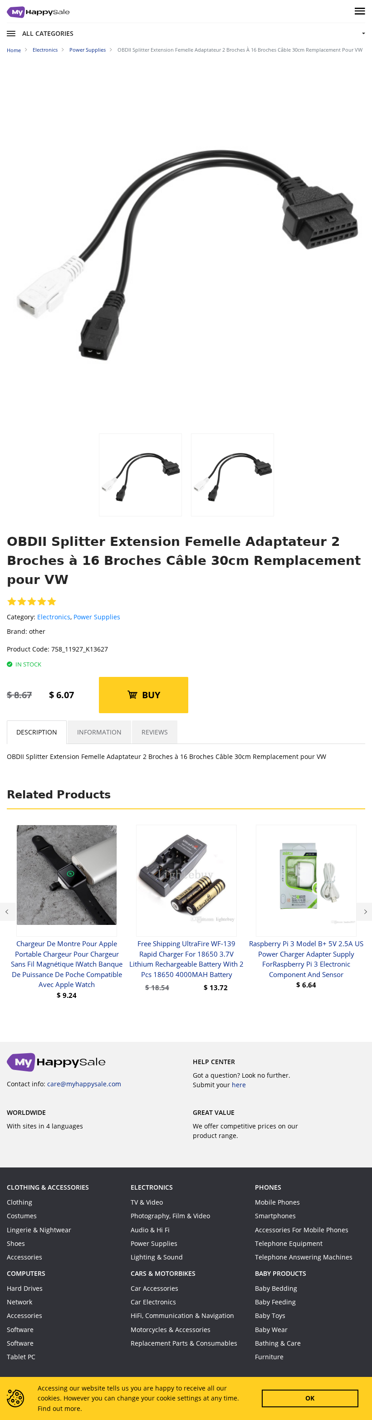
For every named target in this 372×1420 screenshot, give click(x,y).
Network (19, 1302)
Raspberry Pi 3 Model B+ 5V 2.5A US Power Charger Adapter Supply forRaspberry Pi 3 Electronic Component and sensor (306, 959)
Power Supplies (96, 617)
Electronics (53, 617)
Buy (151, 695)
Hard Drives (25, 1288)
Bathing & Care (278, 1343)
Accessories (24, 1257)
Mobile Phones (277, 1202)
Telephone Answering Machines (303, 1257)
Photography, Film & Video (170, 1215)
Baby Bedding (276, 1288)
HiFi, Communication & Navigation (182, 1315)
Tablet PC (21, 1356)
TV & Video (147, 1202)
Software (20, 1329)
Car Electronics (153, 1302)
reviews (155, 732)
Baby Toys (270, 1315)
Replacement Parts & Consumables (184, 1343)
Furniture (269, 1356)
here (239, 1084)
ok (309, 1398)
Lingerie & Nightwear (39, 1229)
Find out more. (60, 1408)
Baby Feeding (275, 1302)
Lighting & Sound (157, 1257)
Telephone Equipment (289, 1243)
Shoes (16, 1243)
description (36, 732)
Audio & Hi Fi (150, 1229)
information (99, 732)
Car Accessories (154, 1288)
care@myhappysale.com (84, 1084)
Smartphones (275, 1215)
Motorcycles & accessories (170, 1329)
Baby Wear (271, 1329)
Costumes (22, 1215)
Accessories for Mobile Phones (301, 1229)
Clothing (19, 1202)
